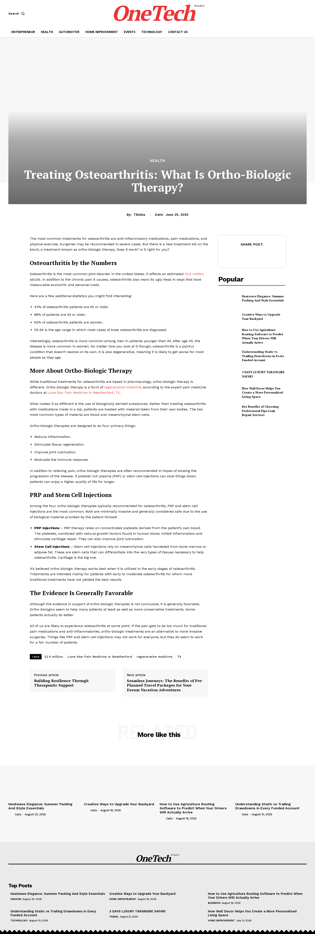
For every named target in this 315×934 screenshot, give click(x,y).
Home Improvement (122, 899)
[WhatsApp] (261, 255)
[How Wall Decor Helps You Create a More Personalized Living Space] (228, 393)
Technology (19, 920)
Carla (18, 814)
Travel (114, 916)
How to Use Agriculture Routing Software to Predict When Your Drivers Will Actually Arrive (262, 336)
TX (179, 656)
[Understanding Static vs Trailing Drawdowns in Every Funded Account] (228, 356)
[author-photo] (11, 814)
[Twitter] (241, 255)
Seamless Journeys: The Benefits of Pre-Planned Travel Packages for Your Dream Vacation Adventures (165, 685)
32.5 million (53, 656)
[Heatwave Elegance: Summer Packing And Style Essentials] (228, 298)
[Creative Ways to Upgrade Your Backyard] (228, 316)
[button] (17, 13)
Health (157, 161)
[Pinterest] (251, 255)
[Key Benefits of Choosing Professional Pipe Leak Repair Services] (228, 411)
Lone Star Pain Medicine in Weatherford (100, 656)
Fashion (15, 899)
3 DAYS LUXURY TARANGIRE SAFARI (137, 911)
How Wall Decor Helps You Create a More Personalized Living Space (262, 392)
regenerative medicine (154, 656)
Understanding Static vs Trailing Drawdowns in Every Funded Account (263, 356)
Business (214, 902)
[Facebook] (232, 255)
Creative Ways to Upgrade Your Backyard (261, 316)
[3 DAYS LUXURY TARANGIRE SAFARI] (228, 374)
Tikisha (139, 215)
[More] (271, 255)
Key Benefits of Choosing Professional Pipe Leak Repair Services (260, 410)
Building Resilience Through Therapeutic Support (61, 683)
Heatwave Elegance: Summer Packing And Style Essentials (263, 298)
